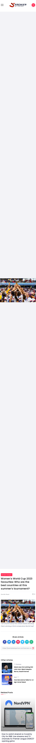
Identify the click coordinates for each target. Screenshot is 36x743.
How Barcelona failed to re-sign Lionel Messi (24, 681)
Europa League (6, 574)
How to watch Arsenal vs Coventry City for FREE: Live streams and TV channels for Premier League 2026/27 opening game (18, 737)
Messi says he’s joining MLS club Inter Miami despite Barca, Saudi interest (23, 669)
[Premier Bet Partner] (18, 5)
